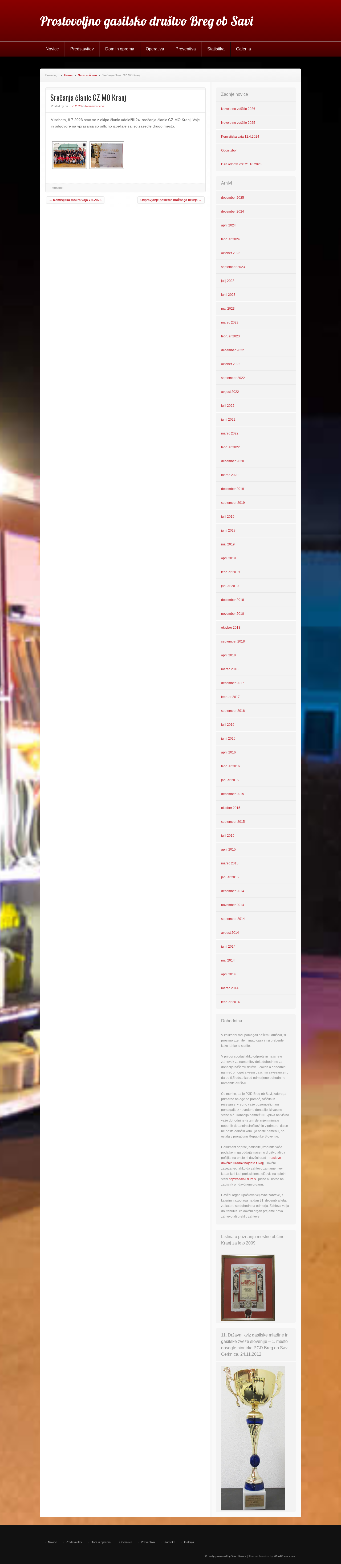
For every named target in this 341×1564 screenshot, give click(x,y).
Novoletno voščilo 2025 (238, 123)
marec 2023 (229, 322)
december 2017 (232, 683)
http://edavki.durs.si (243, 1179)
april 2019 (228, 558)
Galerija (243, 49)
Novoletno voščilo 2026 (238, 109)
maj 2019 (228, 544)
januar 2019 (230, 586)
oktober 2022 (230, 364)
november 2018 (232, 614)
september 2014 (233, 919)
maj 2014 (228, 960)
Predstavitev (82, 49)
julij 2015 (227, 835)
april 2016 (228, 752)
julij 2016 (227, 725)
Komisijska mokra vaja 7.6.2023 (75, 200)
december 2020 (232, 461)
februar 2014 (230, 1002)
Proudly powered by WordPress (225, 1556)
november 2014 (232, 905)
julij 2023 (227, 281)
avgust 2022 (230, 392)
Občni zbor (229, 150)
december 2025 (232, 198)
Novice (52, 49)
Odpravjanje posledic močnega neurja (171, 200)
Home (68, 75)
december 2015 (232, 794)
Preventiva (186, 49)
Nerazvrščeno (87, 75)
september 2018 (233, 641)
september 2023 (233, 267)
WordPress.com (284, 1556)
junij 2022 (228, 419)
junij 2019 (228, 530)
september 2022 (233, 378)
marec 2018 (229, 669)
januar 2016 (230, 780)
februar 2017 (230, 697)
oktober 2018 (230, 627)
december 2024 (232, 211)
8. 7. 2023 (75, 106)
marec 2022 (229, 433)
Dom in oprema (119, 49)
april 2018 (228, 655)
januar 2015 (230, 877)
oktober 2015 (230, 808)
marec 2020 (229, 475)
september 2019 (233, 503)
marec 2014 (229, 988)
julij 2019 (227, 516)
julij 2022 (227, 406)
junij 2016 (228, 738)
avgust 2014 (230, 933)
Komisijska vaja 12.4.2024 (240, 136)
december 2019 (232, 489)
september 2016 (233, 711)
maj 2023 (228, 308)
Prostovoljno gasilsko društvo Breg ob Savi (146, 21)
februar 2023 (230, 336)
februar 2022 (230, 447)
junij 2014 (228, 946)
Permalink (57, 187)
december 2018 (232, 600)
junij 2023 (228, 295)
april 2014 (228, 974)
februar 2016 (230, 766)
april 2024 (228, 225)
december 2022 (232, 350)
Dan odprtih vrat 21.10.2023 (241, 164)
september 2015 (233, 822)
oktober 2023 (230, 253)
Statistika (216, 49)
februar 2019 (230, 572)
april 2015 (228, 849)
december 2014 (232, 891)
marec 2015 (229, 863)
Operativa (155, 49)
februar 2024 (230, 239)
